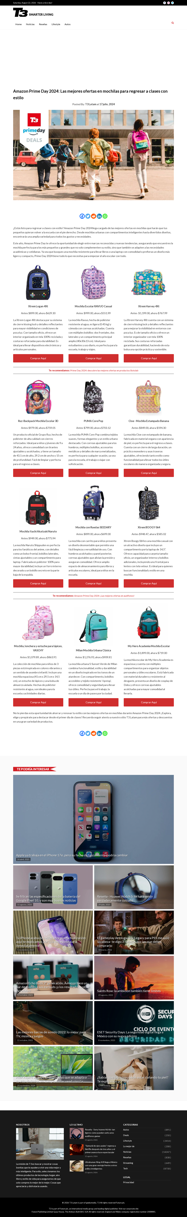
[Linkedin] (99, 216)
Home (18, 24)
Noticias (30, 24)
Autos (68, 24)
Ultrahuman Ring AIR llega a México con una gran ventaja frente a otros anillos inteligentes (101, 1165)
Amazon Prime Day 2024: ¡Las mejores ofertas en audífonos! (104, 595)
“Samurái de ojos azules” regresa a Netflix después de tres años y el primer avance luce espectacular (100, 1149)
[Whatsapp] (105, 216)
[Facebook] (82, 216)
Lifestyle (56, 24)
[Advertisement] (93, 51)
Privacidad (128, 1182)
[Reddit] (93, 216)
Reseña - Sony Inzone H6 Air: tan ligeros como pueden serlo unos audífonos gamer (100, 1132)
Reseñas (43, 24)
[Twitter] (87, 216)
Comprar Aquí (38, 358)
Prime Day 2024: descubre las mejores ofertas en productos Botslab (104, 370)
